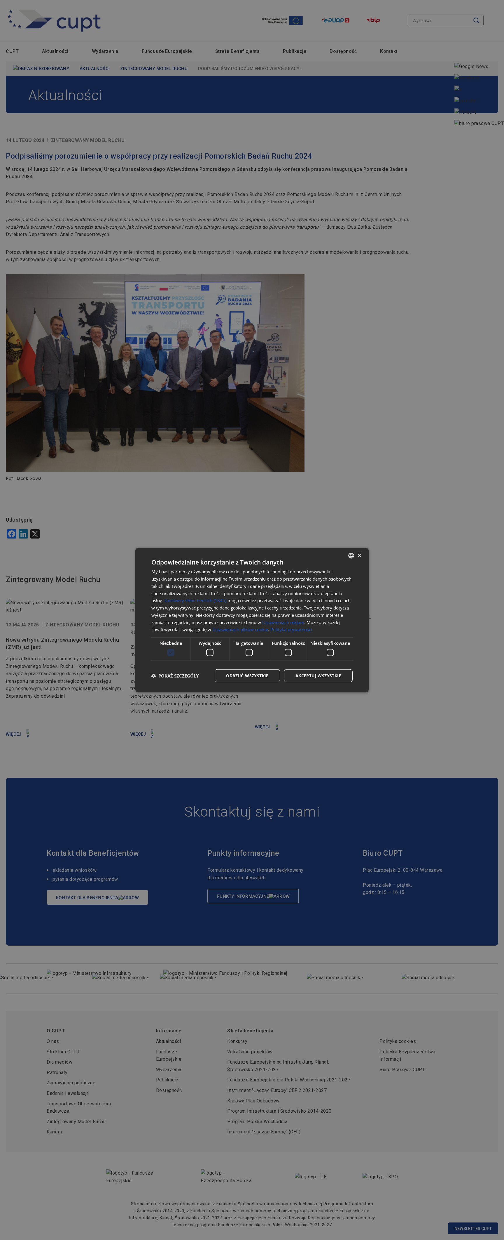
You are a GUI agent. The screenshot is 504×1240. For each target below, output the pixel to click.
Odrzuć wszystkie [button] (247, 675)
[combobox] (351, 556)
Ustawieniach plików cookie (240, 629)
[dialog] (252, 620)
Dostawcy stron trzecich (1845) (195, 600)
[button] (175, 675)
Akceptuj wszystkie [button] (318, 675)
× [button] (359, 555)
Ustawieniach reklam (283, 622)
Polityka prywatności (291, 629)
